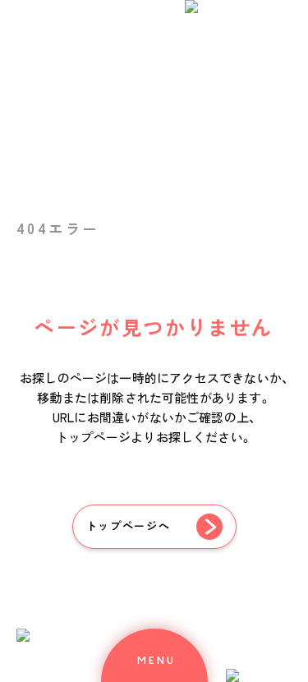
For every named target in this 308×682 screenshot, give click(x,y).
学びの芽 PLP (148, 292)
